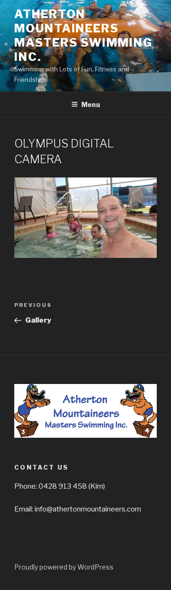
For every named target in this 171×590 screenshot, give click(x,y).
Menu (90, 104)
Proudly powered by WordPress (64, 567)
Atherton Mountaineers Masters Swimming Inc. (83, 35)
